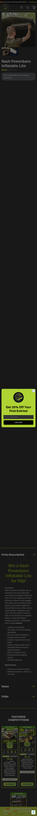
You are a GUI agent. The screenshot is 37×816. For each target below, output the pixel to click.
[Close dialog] (33, 390)
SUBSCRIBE (18, 422)
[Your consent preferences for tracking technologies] (33, 812)
